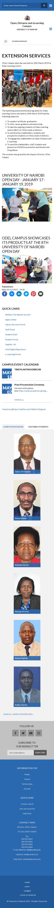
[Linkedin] (19, 293)
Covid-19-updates (28, 895)
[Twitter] (26, 293)
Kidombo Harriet (22, 565)
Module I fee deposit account (18, 314)
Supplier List (10, 344)
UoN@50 (27, 891)
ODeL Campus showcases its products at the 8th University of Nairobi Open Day (26, 245)
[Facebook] (4, 293)
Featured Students (38, 427)
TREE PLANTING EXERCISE (27, 369)
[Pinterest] (33, 293)
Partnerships (27, 784)
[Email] (40, 293)
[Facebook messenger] (11, 293)
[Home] (27, 17)
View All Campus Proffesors (17, 714)
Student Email (11, 334)
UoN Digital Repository (15, 349)
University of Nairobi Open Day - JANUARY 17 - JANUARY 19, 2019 (23, 179)
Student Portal (11, 339)
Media (27, 774)
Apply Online (10, 319)
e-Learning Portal (13, 354)
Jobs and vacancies (27, 809)
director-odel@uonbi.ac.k (29, 850)
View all (18, 400)
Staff (27, 886)
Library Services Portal (15, 324)
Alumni (27, 779)
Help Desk (27, 813)
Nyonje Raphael (21, 658)
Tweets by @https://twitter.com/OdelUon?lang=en (24, 409)
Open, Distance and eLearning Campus (27, 24)
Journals (27, 789)
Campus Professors (13, 427)
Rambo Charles (21, 705)
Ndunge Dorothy (22, 611)
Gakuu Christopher (23, 472)
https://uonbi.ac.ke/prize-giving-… (33, 391)
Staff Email (10, 329)
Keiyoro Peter (21, 518)
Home (27, 882)
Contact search (27, 804)
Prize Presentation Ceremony (29, 384)
